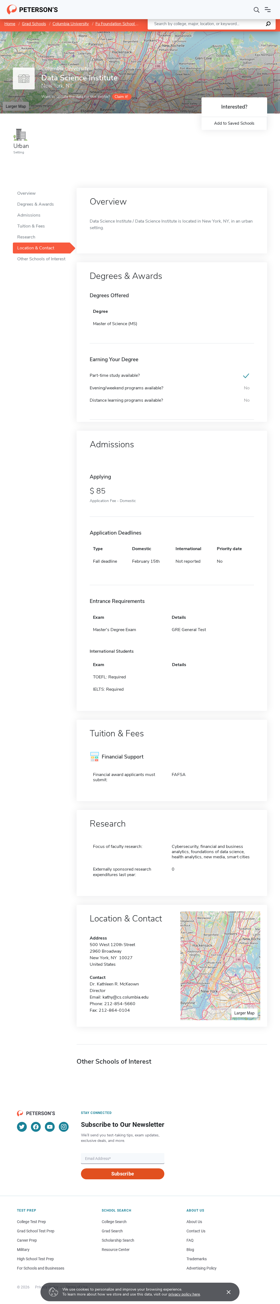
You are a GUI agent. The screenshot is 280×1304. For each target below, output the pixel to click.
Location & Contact (35, 248)
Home (9, 24)
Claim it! (121, 96)
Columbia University (70, 24)
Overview (26, 193)
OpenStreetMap (242, 34)
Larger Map (16, 106)
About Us (194, 1222)
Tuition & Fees (31, 226)
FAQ (190, 1240)
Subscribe (122, 1174)
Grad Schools (34, 24)
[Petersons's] (32, 9)
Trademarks (196, 1259)
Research (26, 237)
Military (23, 1249)
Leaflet (215, 34)
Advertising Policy (201, 1268)
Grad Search (112, 1231)
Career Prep (27, 1240)
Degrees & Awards (35, 204)
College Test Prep (31, 1222)
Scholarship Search (118, 1240)
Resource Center (116, 1249)
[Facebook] (36, 1127)
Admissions (28, 215)
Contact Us (195, 1231)
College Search (114, 1222)
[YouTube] (50, 1127)
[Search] (256, 9)
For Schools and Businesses (40, 1268)
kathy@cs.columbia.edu (125, 997)
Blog (190, 1249)
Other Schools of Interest (41, 259)
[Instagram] (64, 1127)
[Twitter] (22, 1127)
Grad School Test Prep (35, 1231)
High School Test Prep (35, 1259)
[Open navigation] (267, 9)
